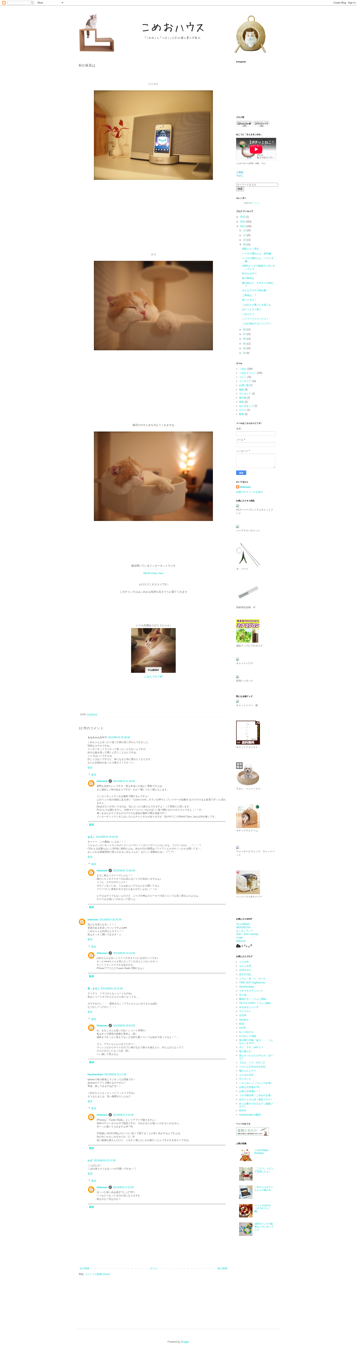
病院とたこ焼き (250, 248)
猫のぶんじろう (247, 1070)
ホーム (153, 1268)
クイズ (242, 410)
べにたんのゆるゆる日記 (252, 1066)
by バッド (254, 203)
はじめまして (246, 405)
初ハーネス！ (249, 299)
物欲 (241, 389)
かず (90, 1160)
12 (244, 230)
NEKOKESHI (243, 927)
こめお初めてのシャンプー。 (258, 323)
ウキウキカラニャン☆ (251, 990)
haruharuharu (95, 1074)
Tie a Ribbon (243, 924)
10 (244, 239)
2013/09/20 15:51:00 (112, 988)
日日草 (242, 1015)
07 (244, 334)
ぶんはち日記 (246, 1074)
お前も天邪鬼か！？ (250, 1091)
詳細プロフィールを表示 (249, 492)
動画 (241, 414)
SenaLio (243, 1019)
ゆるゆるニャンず (248, 1007)
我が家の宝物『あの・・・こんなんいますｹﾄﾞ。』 (256, 1042)
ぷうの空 (244, 961)
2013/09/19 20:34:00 (110, 919)
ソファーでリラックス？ (255, 318)
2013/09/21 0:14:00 (123, 1187)
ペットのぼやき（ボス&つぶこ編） (262, 1208)
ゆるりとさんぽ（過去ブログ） (256, 1099)
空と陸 (242, 994)
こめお (242, 368)
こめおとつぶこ (247, 373)
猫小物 (242, 397)
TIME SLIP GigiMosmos (252, 982)
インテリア (245, 381)
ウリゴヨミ (245, 1011)
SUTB (242, 1027)
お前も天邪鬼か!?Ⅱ (249, 1087)
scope (239, 937)
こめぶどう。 (249, 314)
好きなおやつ (249, 273)
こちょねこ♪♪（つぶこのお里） (256, 1083)
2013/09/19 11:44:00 (124, 781)
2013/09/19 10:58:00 (119, 737)
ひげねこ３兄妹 (247, 1036)
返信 (90, 767)
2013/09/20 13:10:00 (124, 953)
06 (244, 338)
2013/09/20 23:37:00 (104, 1160)
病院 (241, 401)
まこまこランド (244, 930)
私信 (241, 1023)
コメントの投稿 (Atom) (97, 1274)
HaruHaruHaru (246, 986)
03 (244, 353)
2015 (243, 216)
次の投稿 (84, 1268)
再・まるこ (94, 988)
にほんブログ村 (153, 676)
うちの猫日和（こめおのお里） (256, 1095)
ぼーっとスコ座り (251, 309)
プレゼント (245, 393)
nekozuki (241, 941)
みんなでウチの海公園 (254, 290)
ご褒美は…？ (249, 295)
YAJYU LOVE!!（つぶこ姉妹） (256, 1003)
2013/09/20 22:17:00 (115, 1074)
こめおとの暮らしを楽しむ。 (258, 304)
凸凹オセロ (245, 970)
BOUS (242, 1110)
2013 (243, 226)
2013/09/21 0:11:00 (123, 1114)
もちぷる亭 (245, 966)
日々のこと (245, 1078)
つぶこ (242, 377)
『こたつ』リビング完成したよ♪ (264, 1170)
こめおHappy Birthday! (261, 1151)
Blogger (185, 1341)
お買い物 (244, 385)
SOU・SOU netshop (247, 934)
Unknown (102, 781)
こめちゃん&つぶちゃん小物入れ (263, 1188)
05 (244, 343)
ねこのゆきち (246, 1032)
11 (244, 235)
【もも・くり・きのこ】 (252, 1062)
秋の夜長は (248, 278)
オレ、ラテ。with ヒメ (251, 1047)
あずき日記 (245, 974)
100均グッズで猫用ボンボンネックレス (264, 1226)
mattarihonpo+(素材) (250, 1114)
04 (244, 348)
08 (244, 329)
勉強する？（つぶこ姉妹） (253, 999)
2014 (243, 221)
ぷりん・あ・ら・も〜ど (252, 978)
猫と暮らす (245, 1051)
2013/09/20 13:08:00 (124, 870)
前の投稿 (222, 1268)
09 (244, 244)
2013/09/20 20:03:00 (124, 1025)
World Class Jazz (153, 573)
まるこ (91, 836)
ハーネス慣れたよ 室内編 (256, 253)
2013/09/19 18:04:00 (107, 836)
